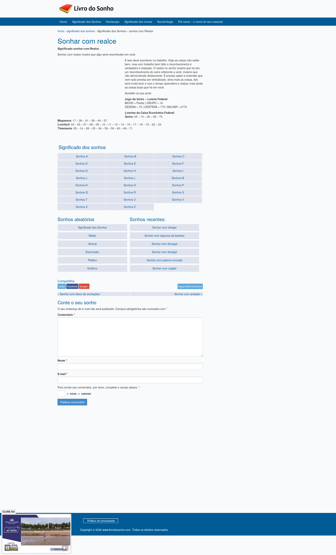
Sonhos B (130, 156)
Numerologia (165, 22)
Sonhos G (81, 171)
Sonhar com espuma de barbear (164, 235)
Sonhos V (178, 199)
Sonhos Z (130, 207)
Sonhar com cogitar (164, 268)
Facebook (72, 286)
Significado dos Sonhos (86, 22)
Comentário (66, 315)
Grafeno (92, 268)
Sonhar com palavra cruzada (164, 260)
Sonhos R (130, 192)
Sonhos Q (81, 192)
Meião (92, 235)
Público (92, 260)
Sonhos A (82, 156)
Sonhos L (130, 178)
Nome (62, 360)
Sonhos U (130, 199)
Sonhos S (178, 192)
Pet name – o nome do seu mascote (200, 22)
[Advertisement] (90, 85)
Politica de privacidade (101, 521)
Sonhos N (81, 185)
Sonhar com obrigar (164, 227)
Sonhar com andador (187, 294)
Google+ (84, 286)
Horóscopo (112, 22)
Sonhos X (82, 207)
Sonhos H (130, 171)
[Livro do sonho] (86, 8)
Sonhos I (177, 171)
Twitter (61, 286)
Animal (92, 244)
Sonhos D (81, 163)
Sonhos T (82, 199)
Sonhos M (178, 178)
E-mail (62, 374)
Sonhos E (130, 163)
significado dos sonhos (81, 31)
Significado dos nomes (138, 22)
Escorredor (92, 252)
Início (61, 31)
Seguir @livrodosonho (190, 286)
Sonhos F (178, 163)
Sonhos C (178, 156)
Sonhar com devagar (165, 244)
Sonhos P (178, 185)
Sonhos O (130, 185)
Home (63, 22)
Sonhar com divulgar (164, 252)
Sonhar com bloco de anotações (80, 294)
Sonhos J (81, 178)
